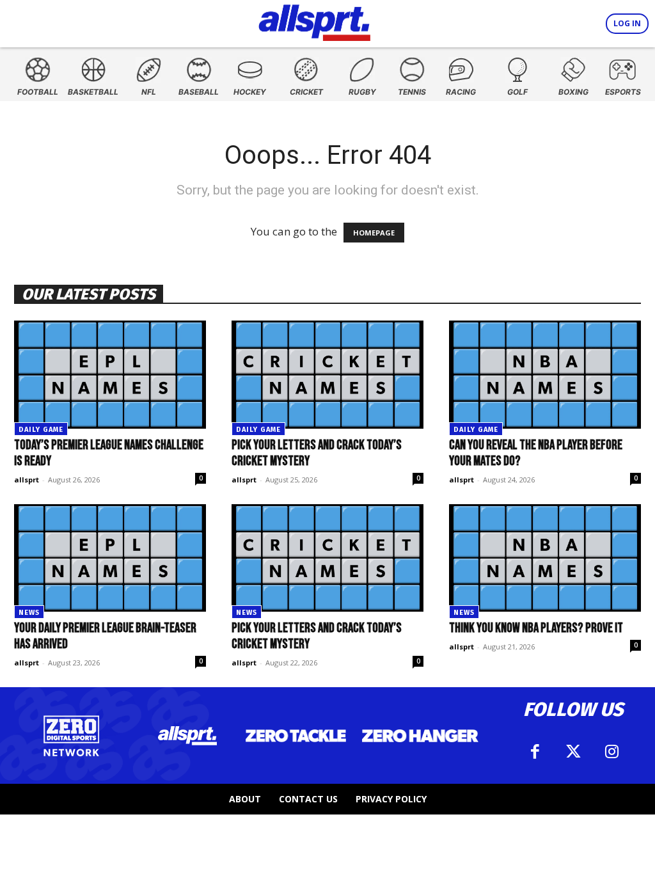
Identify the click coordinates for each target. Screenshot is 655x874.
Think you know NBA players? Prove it (536, 628)
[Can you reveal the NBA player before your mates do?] (545, 375)
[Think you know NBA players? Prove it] (545, 558)
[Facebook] (535, 752)
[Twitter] (573, 752)
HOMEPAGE (374, 232)
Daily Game (41, 429)
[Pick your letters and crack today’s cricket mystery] (327, 375)
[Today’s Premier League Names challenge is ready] (110, 375)
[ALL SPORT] (314, 20)
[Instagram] (611, 752)
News (29, 612)
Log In (627, 23)
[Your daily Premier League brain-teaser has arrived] (110, 558)
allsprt (26, 479)
